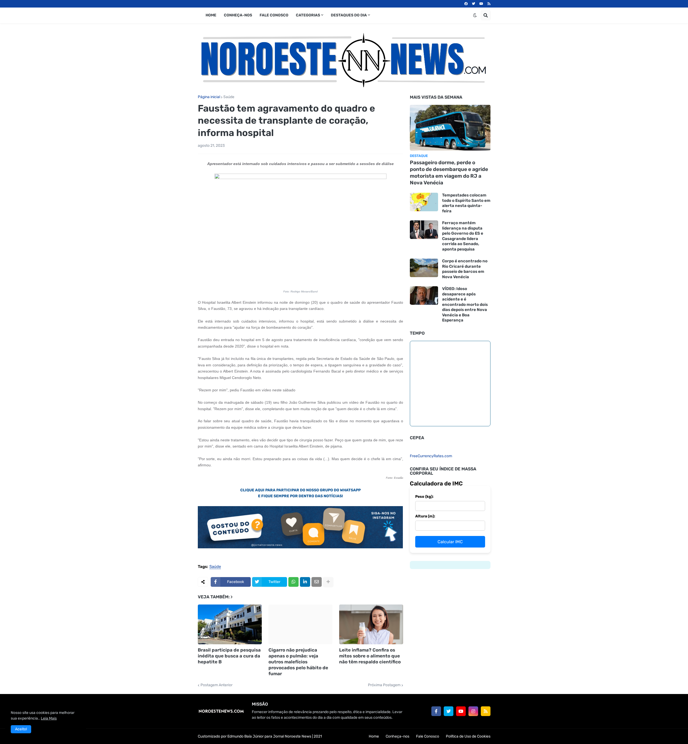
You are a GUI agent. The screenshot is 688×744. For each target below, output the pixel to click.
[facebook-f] (436, 711)
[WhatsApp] (293, 582)
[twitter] (473, 4)
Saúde (228, 97)
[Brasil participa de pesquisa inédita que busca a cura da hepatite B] (230, 624)
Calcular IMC (450, 541)
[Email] (316, 582)
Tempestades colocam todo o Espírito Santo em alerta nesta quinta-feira (466, 203)
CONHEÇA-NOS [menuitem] (238, 15)
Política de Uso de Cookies (468, 736)
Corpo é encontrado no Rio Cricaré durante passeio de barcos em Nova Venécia (465, 269)
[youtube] (481, 4)
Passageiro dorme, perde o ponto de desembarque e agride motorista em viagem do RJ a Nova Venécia (449, 172)
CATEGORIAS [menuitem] (308, 15)
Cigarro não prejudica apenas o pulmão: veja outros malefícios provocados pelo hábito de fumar (298, 661)
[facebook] (466, 4)
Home (374, 736)
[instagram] (473, 711)
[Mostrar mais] (328, 582)
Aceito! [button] (21, 729)
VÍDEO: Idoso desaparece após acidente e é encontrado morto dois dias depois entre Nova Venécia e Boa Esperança (465, 304)
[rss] (489, 4)
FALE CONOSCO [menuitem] (274, 15)
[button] (475, 15)
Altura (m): (425, 516)
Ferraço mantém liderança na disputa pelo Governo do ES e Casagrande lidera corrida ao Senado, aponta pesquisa (462, 236)
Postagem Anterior (216, 685)
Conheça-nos (397, 736)
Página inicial (209, 97)
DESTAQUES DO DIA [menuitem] (349, 15)
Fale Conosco (427, 736)
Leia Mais (49, 718)
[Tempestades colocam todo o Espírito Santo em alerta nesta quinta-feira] (424, 202)
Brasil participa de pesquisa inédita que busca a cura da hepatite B (229, 655)
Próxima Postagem (384, 685)
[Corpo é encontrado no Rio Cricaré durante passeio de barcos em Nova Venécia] (424, 268)
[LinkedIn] (305, 582)
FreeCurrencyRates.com (431, 456)
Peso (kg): (424, 496)
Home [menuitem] (211, 15)
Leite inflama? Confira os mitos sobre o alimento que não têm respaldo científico (370, 655)
